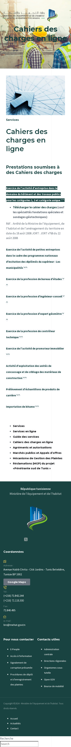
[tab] (35, 193)
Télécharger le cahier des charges (35, 207)
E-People (15, 649)
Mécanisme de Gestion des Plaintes (37, 458)
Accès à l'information (21, 656)
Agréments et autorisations (32, 447)
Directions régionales (55, 660)
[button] (35, 194)
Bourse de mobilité (54, 686)
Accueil (14, 718)
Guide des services (26, 436)
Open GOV (49, 679)
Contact (14, 728)
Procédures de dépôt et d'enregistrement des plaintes (21, 679)
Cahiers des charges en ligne (33, 442)
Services (19, 426)
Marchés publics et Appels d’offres (37, 452)
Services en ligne (24, 431)
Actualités (15, 723)
